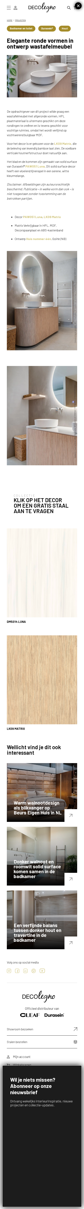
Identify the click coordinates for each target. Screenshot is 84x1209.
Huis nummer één (38, 239)
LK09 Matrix (62, 143)
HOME (9, 20)
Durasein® (47, 28)
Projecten (20, 20)
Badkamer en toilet (21, 28)
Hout (65, 28)
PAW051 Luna (35, 166)
